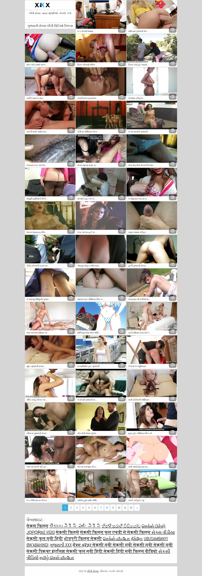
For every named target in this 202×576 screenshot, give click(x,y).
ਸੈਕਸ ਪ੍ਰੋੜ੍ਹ (82, 545)
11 (125, 507)
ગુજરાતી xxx (60, 545)
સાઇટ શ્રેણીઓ (50, 13)
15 (131, 507)
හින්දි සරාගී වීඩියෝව (121, 526)
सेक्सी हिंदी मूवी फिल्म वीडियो (131, 551)
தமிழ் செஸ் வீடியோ (56, 557)
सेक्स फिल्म (37, 526)
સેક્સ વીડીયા (163, 532)
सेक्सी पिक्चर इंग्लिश (46, 551)
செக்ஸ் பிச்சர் (154, 526)
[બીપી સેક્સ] (50, 5)
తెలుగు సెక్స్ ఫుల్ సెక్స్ (75, 526)
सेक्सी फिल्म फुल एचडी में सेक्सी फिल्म (116, 532)
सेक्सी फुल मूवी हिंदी (45, 538)
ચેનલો (62, 13)
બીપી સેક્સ (35, 13)
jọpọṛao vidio (41, 532)
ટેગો (69, 13)
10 (119, 507)
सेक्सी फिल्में (67, 532)
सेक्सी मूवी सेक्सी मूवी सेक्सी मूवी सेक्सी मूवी (132, 545)
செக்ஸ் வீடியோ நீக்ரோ (123, 538)
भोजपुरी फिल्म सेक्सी (83, 538)
